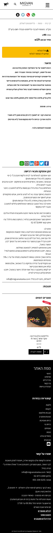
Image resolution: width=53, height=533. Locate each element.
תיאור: (47, 63)
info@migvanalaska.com (33, 472)
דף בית (48, 23)
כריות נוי (48, 424)
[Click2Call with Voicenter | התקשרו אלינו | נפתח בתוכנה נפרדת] (28, 15)
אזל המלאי (41, 50)
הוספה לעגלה (36, 351)
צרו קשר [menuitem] (47, 383)
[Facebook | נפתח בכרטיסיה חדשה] (46, 163)
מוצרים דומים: (43, 298)
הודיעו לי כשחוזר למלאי (39, 53)
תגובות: (47, 286)
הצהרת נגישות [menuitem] (45, 386)
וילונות (48, 404)
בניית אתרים (15, 531)
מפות (40, 23)
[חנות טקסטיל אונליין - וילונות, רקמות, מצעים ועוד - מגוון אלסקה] (26, 3)
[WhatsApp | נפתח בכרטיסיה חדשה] (22, 163)
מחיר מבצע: (45, 39)
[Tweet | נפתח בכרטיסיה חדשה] (41, 163)
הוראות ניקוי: (45, 115)
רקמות (48, 408)
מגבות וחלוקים (45, 412)
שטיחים (48, 428)
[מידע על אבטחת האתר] (18, 15)
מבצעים (47, 439)
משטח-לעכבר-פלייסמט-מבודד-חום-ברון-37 (26, 29)
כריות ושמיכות (45, 420)
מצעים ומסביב (45, 416)
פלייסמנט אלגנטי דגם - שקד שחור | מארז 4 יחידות (38, 338)
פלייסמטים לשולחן (27, 23)
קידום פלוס (23, 531)
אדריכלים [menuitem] (47, 380)
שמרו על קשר (43, 454)
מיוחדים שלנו (45, 436)
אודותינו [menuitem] (48, 376)
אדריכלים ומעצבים (42, 518)
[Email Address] (48, 444)
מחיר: (46, 35)
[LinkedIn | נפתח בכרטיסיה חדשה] (31, 163)
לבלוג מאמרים (44, 510)
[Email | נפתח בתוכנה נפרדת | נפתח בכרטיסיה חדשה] (26, 163)
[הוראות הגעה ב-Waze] (23, 15)
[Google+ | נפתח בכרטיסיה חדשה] (36, 163)
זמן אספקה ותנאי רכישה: (37, 171)
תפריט (47, 7)
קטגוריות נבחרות (41, 398)
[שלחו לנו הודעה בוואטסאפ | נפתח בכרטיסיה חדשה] (34, 15)
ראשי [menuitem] (49, 373)
